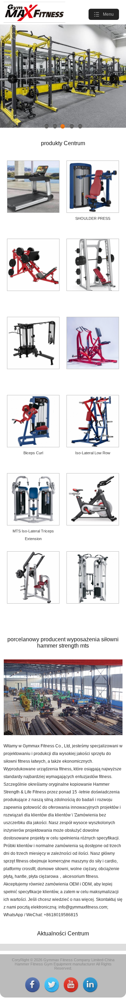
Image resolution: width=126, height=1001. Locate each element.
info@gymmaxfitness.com (82, 907)
